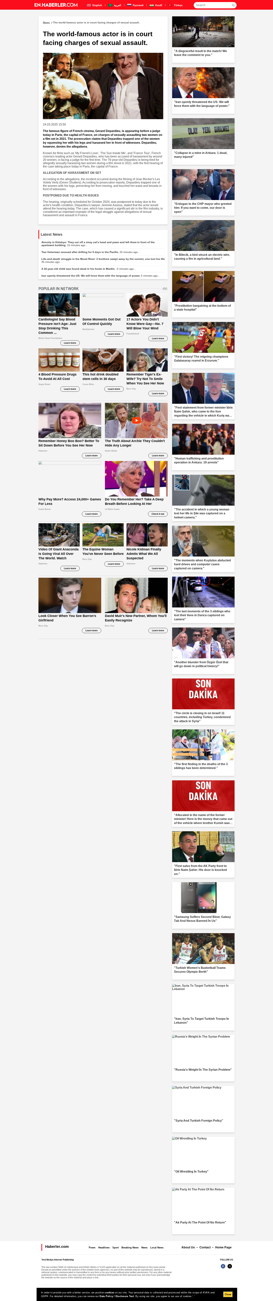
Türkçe (178, 5)
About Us (188, 1247)
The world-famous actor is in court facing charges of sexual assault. (91, 22)
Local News (156, 1247)
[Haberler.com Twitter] (230, 1268)
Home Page (223, 1247)
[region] (137, 1294)
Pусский (138, 5)
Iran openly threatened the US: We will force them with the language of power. (100, 275)
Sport (115, 1247)
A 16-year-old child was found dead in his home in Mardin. (88, 268)
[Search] (233, 5)
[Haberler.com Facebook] (223, 1268)
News (144, 1247)
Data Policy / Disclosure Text (117, 1296)
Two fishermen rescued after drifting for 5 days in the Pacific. (90, 252)
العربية (117, 5)
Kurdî (158, 5)
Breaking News (130, 1247)
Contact (205, 1247)
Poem (92, 1247)
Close (228, 1294)
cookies (109, 1292)
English (97, 5)
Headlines (104, 1247)
